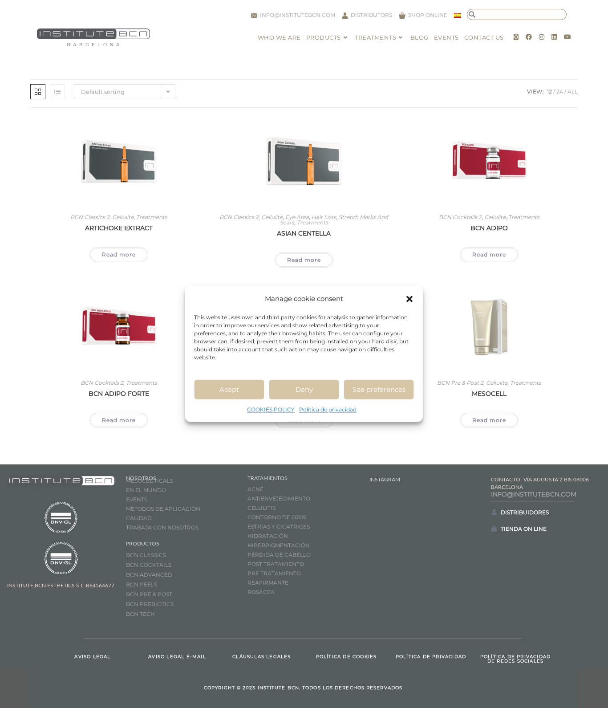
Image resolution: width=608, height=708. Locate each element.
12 (549, 91)
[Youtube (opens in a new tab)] (567, 37)
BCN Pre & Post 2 (460, 382)
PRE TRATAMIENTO (274, 573)
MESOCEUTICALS (149, 480)
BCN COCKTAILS (148, 565)
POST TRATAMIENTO (276, 564)
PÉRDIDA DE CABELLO (279, 554)
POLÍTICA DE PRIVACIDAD (431, 656)
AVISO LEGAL (92, 656)
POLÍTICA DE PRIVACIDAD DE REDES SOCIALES (515, 659)
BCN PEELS (141, 584)
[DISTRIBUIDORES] (494, 512)
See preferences (379, 389)
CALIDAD (139, 518)
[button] (409, 298)
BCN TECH (140, 613)
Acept (229, 389)
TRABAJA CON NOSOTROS (162, 527)
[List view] (57, 91)
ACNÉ (255, 489)
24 (559, 91)
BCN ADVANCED (149, 574)
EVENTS (136, 499)
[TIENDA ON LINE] (494, 528)
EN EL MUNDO (146, 490)
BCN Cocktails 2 (460, 217)
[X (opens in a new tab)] (516, 37)
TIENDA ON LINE (524, 528)
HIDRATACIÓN (267, 536)
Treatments (151, 217)
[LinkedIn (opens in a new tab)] (554, 37)
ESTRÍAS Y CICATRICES (278, 526)
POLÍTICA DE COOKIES (346, 656)
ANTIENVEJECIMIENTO (278, 498)
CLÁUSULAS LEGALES (261, 656)
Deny (304, 389)
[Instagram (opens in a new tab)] (541, 37)
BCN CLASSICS (146, 555)
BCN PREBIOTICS (150, 604)
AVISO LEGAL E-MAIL (177, 656)
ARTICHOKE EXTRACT (119, 228)
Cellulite (123, 217)
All (572, 91)
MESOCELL (489, 394)
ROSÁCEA (261, 592)
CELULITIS (261, 508)
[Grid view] (37, 91)
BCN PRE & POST (149, 594)
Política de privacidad (328, 409)
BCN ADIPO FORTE (119, 394)
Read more (119, 254)
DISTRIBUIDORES (525, 512)
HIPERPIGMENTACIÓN (278, 545)
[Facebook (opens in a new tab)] (528, 37)
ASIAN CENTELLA (304, 233)
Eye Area (297, 217)
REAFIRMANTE (267, 582)
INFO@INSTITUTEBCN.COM (533, 494)
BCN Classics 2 (89, 217)
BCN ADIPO (489, 228)
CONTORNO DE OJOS (276, 517)
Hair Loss (324, 217)
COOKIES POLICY (271, 409)
